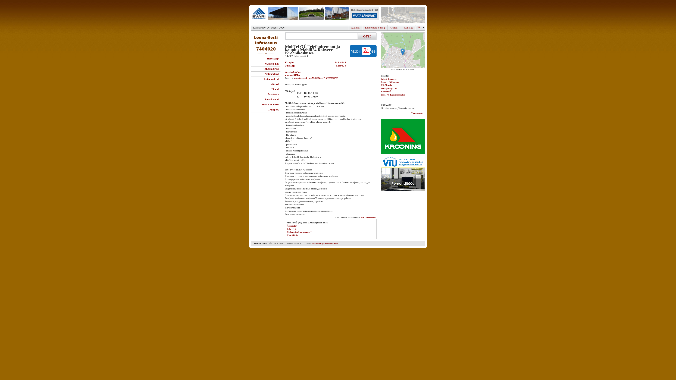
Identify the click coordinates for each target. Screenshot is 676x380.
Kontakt (408, 27)
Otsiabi (394, 27)
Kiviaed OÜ (386, 91)
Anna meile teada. (368, 217)
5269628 (340, 65)
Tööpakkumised (270, 104)
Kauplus (290, 62)
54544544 (339, 62)
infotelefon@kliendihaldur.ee (325, 243)
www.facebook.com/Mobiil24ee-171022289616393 (316, 78)
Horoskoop (273, 58)
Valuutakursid (271, 69)
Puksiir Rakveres (388, 79)
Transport (273, 109)
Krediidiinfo (292, 235)
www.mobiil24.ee (292, 75)
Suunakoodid (271, 99)
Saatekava (273, 94)
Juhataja (290, 65)
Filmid (275, 89)
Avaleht (355, 27)
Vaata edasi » (417, 113)
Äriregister (292, 226)
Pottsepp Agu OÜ (389, 88)
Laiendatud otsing (375, 27)
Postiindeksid (271, 74)
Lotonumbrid (271, 79)
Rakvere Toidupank (390, 82)
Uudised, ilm (272, 63)
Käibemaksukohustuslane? (299, 232)
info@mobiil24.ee (293, 72)
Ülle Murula (386, 85)
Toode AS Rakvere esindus (393, 95)
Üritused (274, 84)
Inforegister (292, 229)
